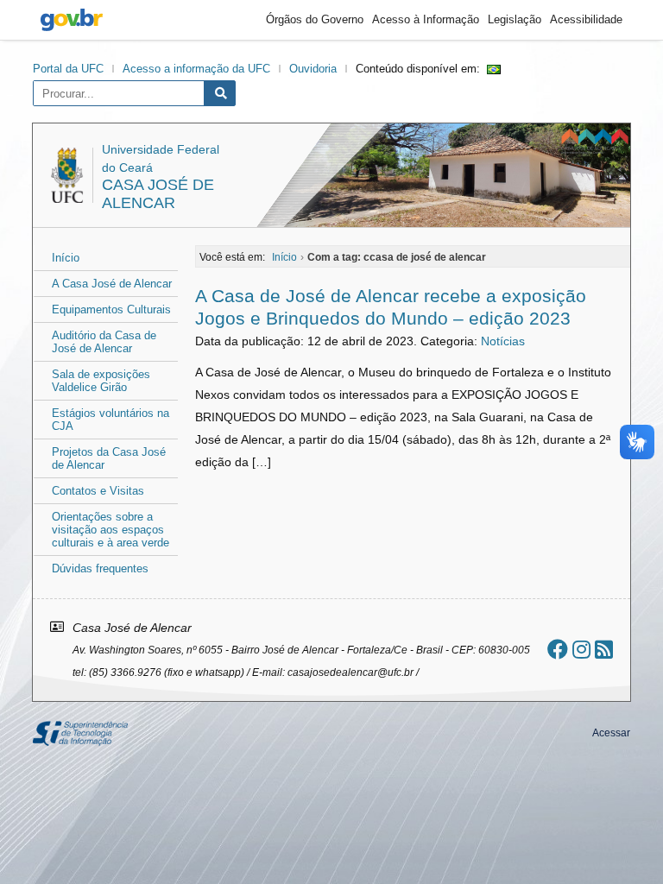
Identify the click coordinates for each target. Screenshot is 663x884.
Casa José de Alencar (158, 194)
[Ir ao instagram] (581, 649)
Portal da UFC (68, 68)
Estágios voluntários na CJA (110, 420)
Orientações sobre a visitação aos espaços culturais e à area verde (110, 529)
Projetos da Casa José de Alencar (109, 458)
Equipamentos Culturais (111, 309)
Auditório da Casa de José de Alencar (104, 342)
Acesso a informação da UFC (196, 68)
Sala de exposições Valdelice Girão (101, 381)
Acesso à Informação (425, 19)
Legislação (514, 19)
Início (65, 257)
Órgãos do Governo (314, 19)
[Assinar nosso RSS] (604, 649)
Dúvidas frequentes (100, 568)
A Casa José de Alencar (112, 283)
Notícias (503, 341)
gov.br (72, 20)
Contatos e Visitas (98, 490)
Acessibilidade (586, 19)
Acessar (611, 733)
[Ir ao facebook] (557, 649)
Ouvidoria (313, 68)
